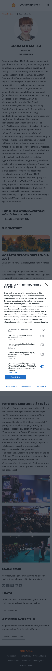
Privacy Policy (40, 386)
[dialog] (26, 335)
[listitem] (26, 330)
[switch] (42, 336)
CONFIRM (15, 377)
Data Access (26, 386)
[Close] (47, 285)
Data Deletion (11, 386)
